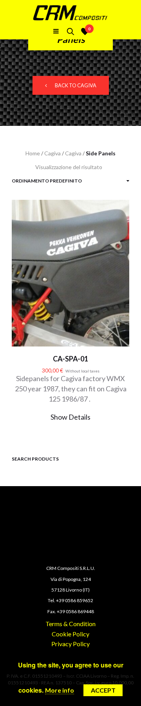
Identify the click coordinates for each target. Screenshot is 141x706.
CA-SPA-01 (70, 358)
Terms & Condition (70, 623)
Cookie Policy (70, 634)
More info (59, 690)
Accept (103, 690)
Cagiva (52, 153)
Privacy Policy (70, 643)
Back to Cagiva (75, 85)
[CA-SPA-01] (70, 280)
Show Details (70, 417)
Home (32, 153)
